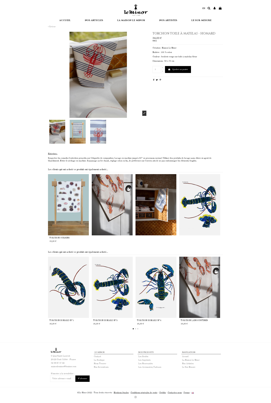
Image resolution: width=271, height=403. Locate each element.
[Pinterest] (160, 80)
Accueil (185, 357)
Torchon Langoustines (194, 320)
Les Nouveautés (145, 364)
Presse (187, 393)
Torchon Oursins (59, 238)
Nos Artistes (188, 364)
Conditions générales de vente (144, 393)
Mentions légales (121, 393)
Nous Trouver (100, 364)
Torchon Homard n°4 (149, 320)
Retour (52, 27)
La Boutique (99, 360)
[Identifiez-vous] (215, 8)
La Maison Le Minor (191, 360)
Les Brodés (143, 357)
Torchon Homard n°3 (105, 320)
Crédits (162, 393)
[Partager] (153, 80)
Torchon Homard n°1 (61, 320)
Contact (97, 357)
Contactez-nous (175, 393)
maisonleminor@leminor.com (63, 367)
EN (203, 8)
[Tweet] (157, 80)
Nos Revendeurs (101, 367)
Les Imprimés (144, 360)
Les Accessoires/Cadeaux (149, 367)
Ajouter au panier (180, 69)
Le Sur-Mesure (188, 367)
